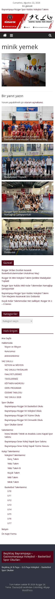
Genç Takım (13, 459)
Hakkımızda (7, 342)
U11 (9, 495)
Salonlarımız (7, 429)
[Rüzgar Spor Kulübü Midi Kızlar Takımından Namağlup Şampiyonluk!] (27, 183)
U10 (9, 491)
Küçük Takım (13, 472)
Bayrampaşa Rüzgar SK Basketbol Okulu (24, 406)
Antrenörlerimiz (12, 355)
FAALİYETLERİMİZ (13, 374)
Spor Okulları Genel (14, 424)
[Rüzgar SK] (5, 35)
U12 (9, 500)
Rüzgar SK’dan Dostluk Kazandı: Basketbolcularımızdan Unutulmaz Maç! (26, 138)
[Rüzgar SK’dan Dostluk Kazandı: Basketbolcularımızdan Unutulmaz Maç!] (27, 107)
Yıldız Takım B (14, 468)
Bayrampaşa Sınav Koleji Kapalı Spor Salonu (25, 441)
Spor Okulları (8, 402)
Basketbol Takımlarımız (16, 487)
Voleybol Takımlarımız (15, 455)
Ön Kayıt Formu (9, 533)
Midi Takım (12, 477)
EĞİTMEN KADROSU (14, 383)
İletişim (5, 529)
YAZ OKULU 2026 (13, 397)
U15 (9, 514)
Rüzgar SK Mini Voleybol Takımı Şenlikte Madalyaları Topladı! (26, 175)
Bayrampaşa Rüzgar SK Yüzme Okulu (22, 415)
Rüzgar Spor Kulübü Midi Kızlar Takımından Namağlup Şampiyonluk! (28, 213)
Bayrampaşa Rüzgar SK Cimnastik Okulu (24, 420)
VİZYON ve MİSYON (14, 365)
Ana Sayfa (6, 338)
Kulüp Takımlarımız (11, 451)
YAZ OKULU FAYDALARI (16, 369)
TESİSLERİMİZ (11, 378)
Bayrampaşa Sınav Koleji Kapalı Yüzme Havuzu (27, 446)
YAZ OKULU (7, 361)
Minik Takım (13, 482)
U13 (9, 504)
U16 (9, 518)
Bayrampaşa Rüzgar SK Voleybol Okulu (23, 410)
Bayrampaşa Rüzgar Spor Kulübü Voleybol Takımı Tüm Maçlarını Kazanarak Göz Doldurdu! (27, 249)
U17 (9, 523)
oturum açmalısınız (33, 102)
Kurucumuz (10, 351)
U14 (9, 509)
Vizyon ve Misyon (13, 346)
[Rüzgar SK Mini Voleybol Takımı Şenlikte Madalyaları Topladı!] (27, 145)
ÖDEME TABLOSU (13, 392)
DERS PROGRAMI (13, 388)
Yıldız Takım (13, 463)
